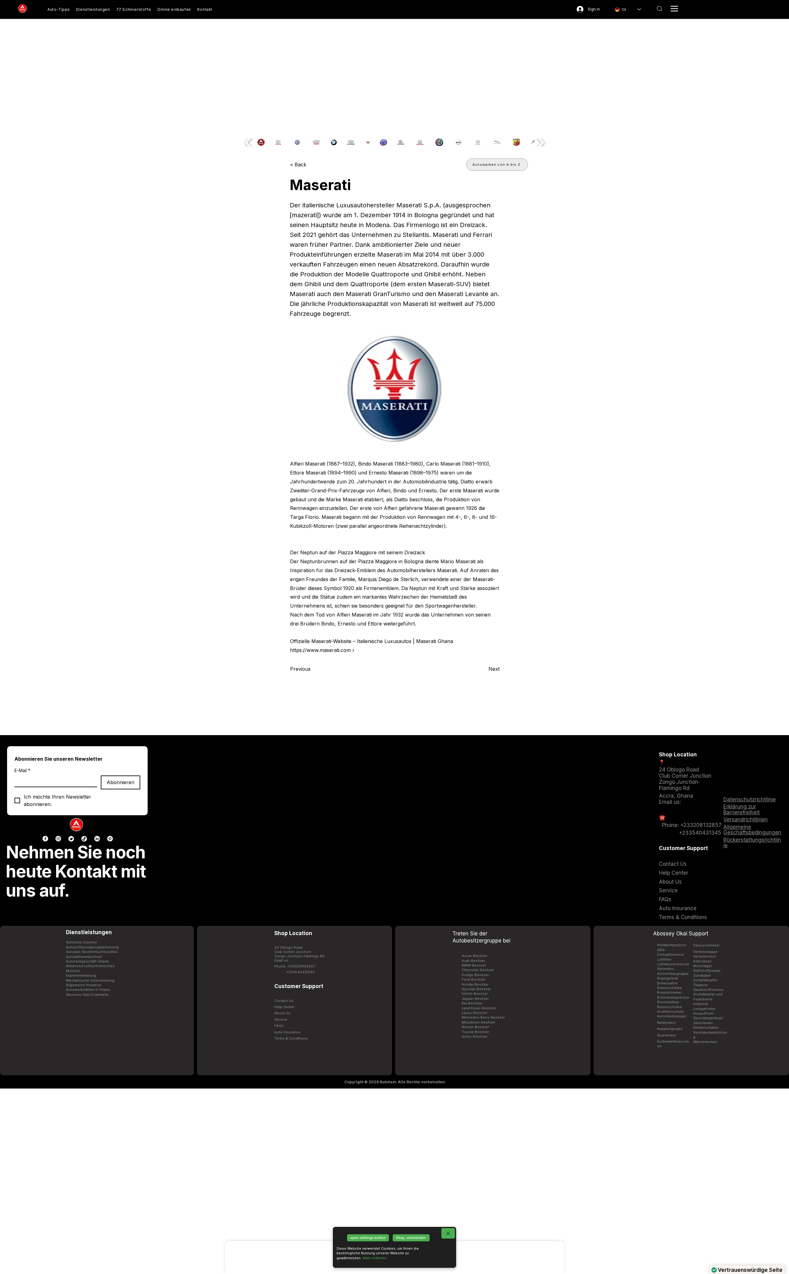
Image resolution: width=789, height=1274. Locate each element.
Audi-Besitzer (473, 961)
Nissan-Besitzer (475, 1027)
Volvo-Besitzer (474, 1036)
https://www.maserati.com (320, 650)
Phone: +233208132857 (690, 825)
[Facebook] (45, 838)
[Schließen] (448, 1233)
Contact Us (673, 864)
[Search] (659, 8)
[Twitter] (71, 838)
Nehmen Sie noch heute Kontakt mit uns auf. (76, 871)
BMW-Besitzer (474, 965)
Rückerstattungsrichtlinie (752, 843)
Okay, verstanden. (411, 1237)
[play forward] (540, 142)
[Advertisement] (394, 1181)
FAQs (665, 899)
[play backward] (249, 142)
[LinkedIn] (97, 838)
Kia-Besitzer (472, 1003)
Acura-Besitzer (474, 956)
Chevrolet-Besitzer (478, 970)
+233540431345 (700, 833)
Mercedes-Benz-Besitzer (483, 1017)
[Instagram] (58, 838)
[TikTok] (84, 838)
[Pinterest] (110, 838)
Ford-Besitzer (473, 979)
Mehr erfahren (374, 1258)
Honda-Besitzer (475, 984)
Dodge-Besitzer (475, 975)
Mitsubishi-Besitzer (478, 1022)
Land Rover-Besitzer (479, 1008)
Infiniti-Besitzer (475, 993)
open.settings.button (368, 1237)
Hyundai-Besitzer (476, 989)
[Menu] (674, 8)
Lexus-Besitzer (475, 1013)
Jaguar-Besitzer (475, 998)
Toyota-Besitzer (475, 1032)
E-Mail (22, 770)
